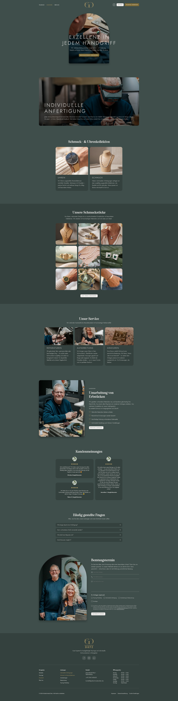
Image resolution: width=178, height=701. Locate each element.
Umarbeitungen (63, 678)
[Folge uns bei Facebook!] (84, 658)
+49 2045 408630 (91, 678)
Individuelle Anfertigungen (66, 673)
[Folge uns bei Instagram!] (114, 4)
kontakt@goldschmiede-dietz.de (122, 608)
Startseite (41, 673)
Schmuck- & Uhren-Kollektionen (67, 675)
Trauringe (41, 4)
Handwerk (49, 4)
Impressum (113, 693)
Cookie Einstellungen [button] (134, 693)
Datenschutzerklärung (120, 609)
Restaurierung (63, 680)
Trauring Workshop (64, 683)
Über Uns (57, 4)
